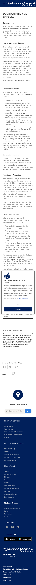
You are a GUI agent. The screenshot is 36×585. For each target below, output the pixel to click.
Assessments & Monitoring (13, 432)
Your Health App (9, 449)
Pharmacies (7, 578)
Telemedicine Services (11, 454)
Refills (6, 517)
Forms (6, 480)
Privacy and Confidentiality (12, 572)
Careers (6, 511)
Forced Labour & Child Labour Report (15, 569)
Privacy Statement (23, 298)
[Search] (28, 411)
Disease (7, 477)
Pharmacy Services (12, 421)
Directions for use (10, 474)
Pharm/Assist (9, 466)
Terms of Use (7, 575)
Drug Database (9, 497)
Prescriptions (8, 426)
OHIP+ (6, 451)
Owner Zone (7, 580)
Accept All (18, 309)
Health (6, 483)
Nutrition (7, 491)
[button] (4, 367)
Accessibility (7, 566)
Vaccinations (8, 429)
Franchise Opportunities (12, 508)
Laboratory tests (9, 486)
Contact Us (8, 514)
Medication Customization (13, 435)
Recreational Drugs (10, 494)
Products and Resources (14, 444)
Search (6, 471)
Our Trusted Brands (10, 460)
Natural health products (12, 488)
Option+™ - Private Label (12, 457)
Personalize (18, 304)
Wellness (7, 437)
